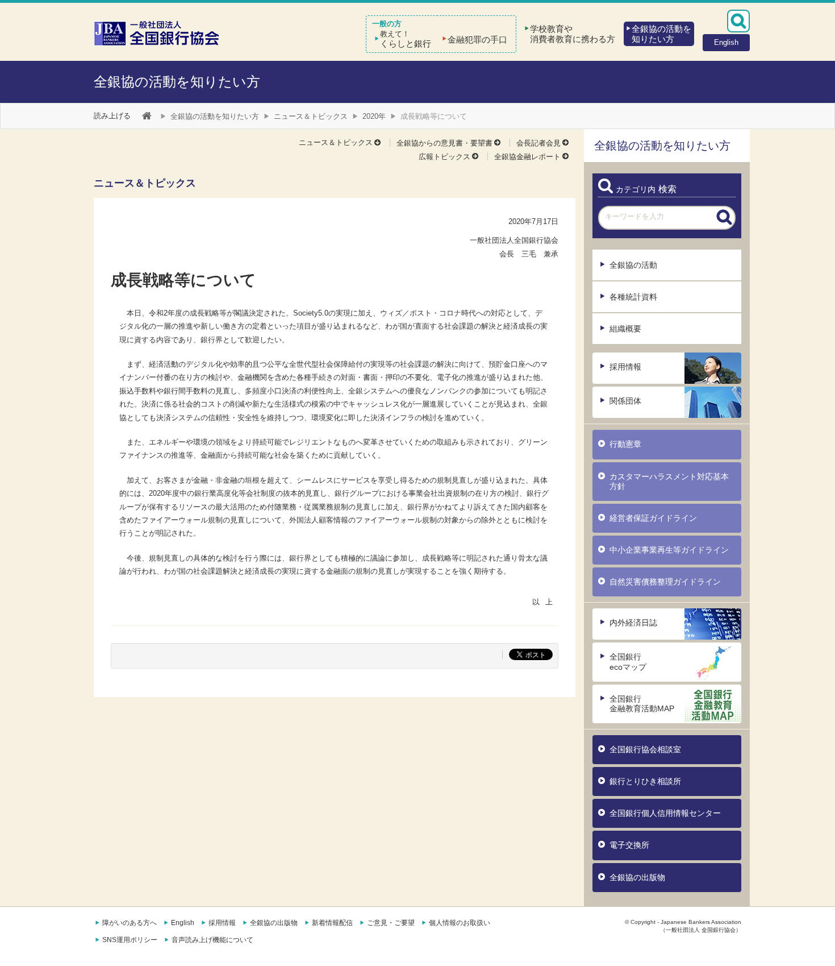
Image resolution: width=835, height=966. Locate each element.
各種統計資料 (633, 296)
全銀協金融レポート (527, 156)
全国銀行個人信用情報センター (665, 813)
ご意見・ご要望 (391, 923)
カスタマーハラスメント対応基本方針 (669, 481)
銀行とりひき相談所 (645, 781)
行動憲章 (625, 444)
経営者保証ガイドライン (653, 518)
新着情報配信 (332, 923)
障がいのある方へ (129, 923)
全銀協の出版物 (637, 877)
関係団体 (625, 400)
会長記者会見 (538, 143)
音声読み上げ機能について (212, 940)
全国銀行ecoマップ (627, 661)
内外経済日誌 (633, 622)
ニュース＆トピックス (311, 116)
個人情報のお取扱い (459, 923)
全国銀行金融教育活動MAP (641, 703)
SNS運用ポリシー (129, 940)
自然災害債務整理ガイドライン (665, 581)
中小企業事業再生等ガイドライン (669, 549)
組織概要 (625, 328)
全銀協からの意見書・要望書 (444, 143)
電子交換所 (629, 844)
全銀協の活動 (633, 265)
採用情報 (625, 366)
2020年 (374, 116)
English (182, 923)
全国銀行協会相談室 (645, 749)
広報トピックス (444, 156)
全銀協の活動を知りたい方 (177, 81)
